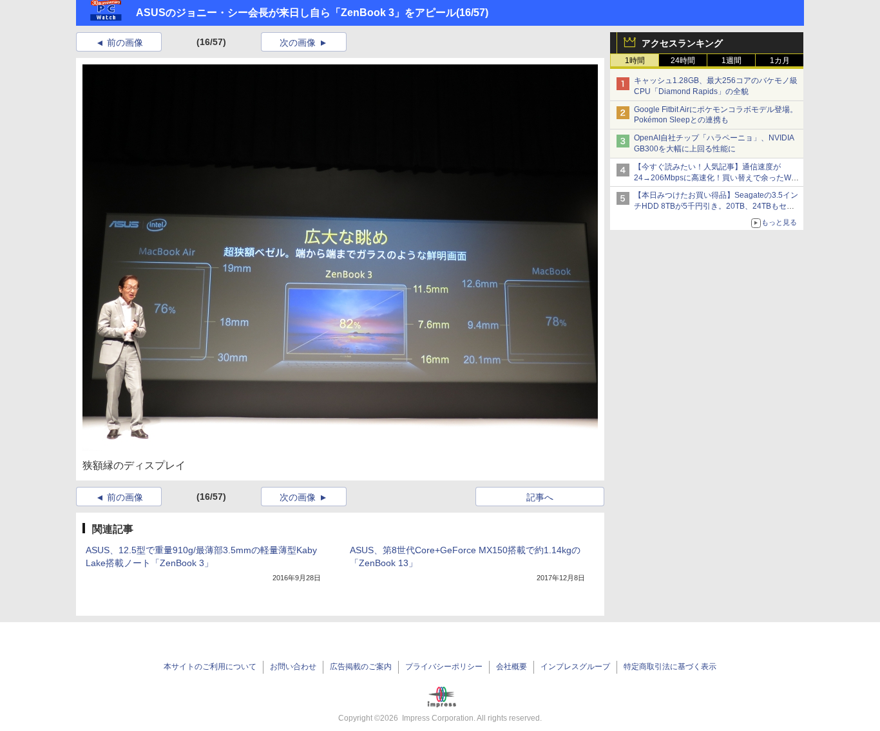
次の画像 (298, 42)
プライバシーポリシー (444, 666)
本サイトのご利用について (210, 666)
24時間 (683, 60)
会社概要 (511, 666)
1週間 (731, 60)
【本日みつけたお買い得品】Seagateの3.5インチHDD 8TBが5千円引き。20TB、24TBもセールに (716, 206)
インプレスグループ (575, 666)
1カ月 (780, 60)
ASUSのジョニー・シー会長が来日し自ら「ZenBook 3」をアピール (296, 12)
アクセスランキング (682, 43)
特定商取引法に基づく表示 (670, 666)
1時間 (635, 60)
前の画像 (125, 42)
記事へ (539, 497)
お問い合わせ (293, 666)
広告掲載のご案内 (361, 666)
